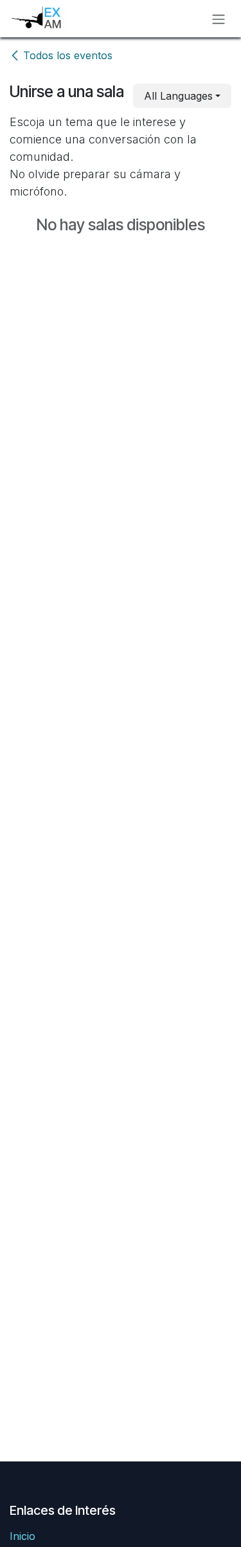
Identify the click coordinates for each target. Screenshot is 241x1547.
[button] (182, 96)
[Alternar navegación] (218, 18)
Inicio (22, 1536)
